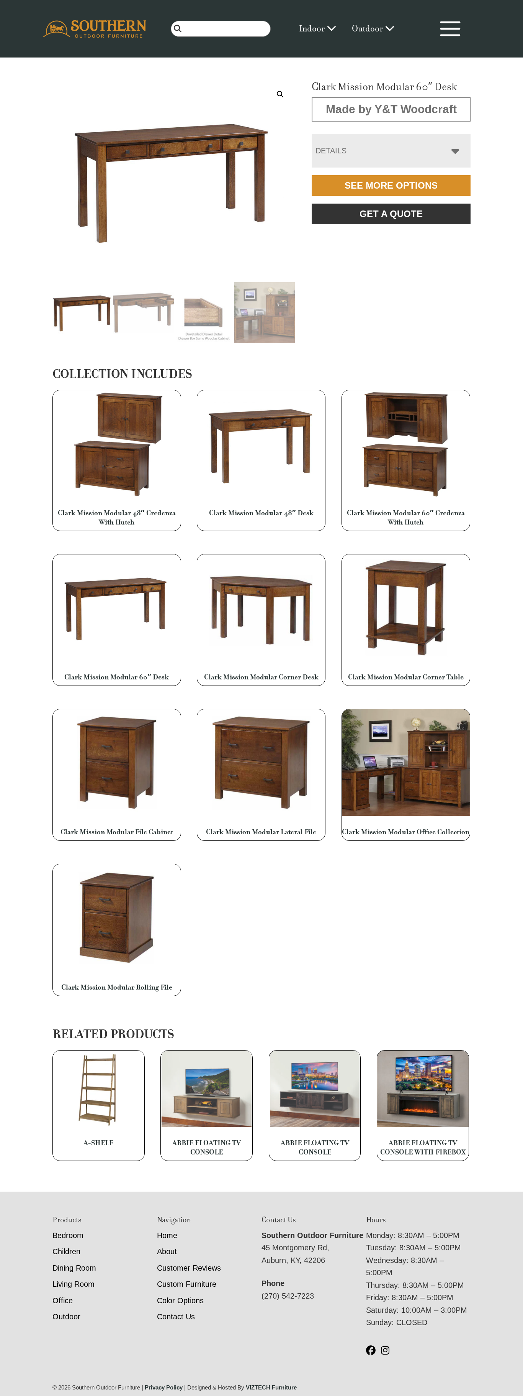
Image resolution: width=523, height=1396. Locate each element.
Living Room (73, 1284)
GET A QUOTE (391, 214)
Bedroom (67, 1235)
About (167, 1251)
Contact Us (176, 1316)
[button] (280, 94)
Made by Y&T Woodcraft (391, 109)
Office (62, 1300)
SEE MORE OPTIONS (391, 185)
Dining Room (74, 1268)
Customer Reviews (189, 1268)
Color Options (180, 1300)
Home (167, 1235)
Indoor (313, 28)
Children (66, 1251)
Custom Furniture (186, 1284)
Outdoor (368, 28)
